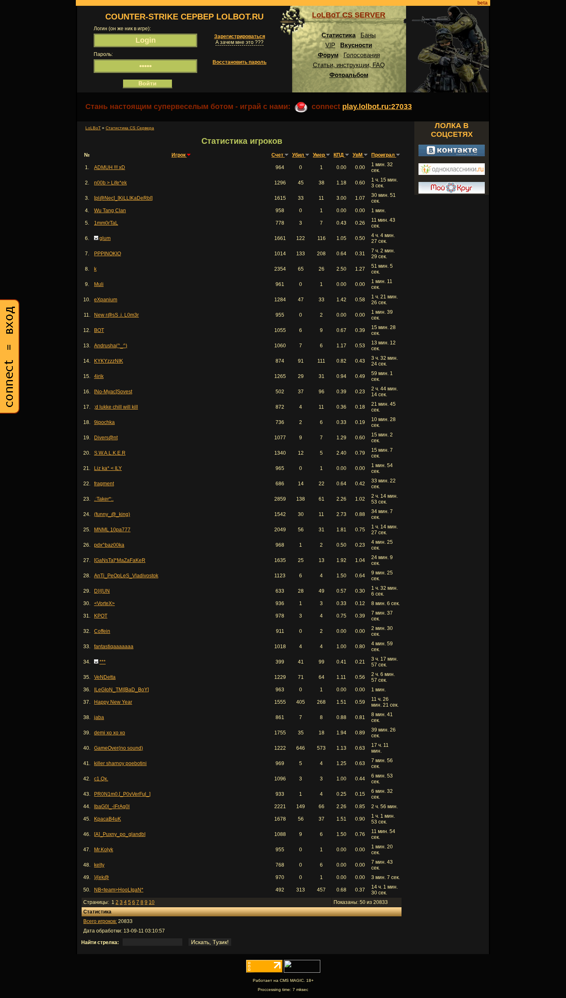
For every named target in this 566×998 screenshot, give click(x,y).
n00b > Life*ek (110, 183)
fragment (104, 484)
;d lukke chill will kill (116, 407)
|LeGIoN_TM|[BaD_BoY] (121, 690)
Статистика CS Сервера (130, 128)
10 (152, 902)
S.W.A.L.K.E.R (110, 453)
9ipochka (104, 422)
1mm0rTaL (106, 223)
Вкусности (356, 44)
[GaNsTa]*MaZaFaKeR (119, 560)
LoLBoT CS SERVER (348, 15)
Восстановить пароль (239, 62)
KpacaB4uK (107, 819)
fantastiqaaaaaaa (113, 646)
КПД (339, 155)
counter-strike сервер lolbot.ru (184, 16)
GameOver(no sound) (118, 748)
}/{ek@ (101, 877)
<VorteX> (104, 603)
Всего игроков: (100, 921)
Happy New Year (113, 702)
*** (102, 662)
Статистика (339, 35)
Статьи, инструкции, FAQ (349, 64)
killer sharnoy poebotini (120, 763)
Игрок (179, 155)
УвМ (358, 155)
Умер (319, 155)
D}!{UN (102, 591)
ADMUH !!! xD (109, 167)
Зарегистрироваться (239, 36)
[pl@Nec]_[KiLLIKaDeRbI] (123, 198)
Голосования (361, 54)
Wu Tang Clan (110, 210)
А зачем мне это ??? (239, 42)
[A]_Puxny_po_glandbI (119, 834)
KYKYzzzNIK (108, 361)
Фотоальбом (348, 74)
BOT (99, 330)
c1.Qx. (101, 779)
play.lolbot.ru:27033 (377, 106)
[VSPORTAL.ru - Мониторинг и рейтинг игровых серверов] (302, 971)
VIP (330, 44)
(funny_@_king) (112, 514)
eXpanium (105, 300)
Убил (298, 155)
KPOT (100, 616)
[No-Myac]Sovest (113, 392)
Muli (99, 284)
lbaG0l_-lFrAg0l (112, 806)
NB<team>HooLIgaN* (118, 890)
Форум (328, 54)
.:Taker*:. (104, 499)
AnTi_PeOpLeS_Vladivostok (126, 576)
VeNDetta (105, 677)
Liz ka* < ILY (108, 468)
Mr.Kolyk (103, 850)
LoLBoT (93, 128)
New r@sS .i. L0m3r (116, 315)
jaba (99, 717)
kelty (99, 865)
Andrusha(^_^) (110, 346)
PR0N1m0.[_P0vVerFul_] (122, 794)
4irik (99, 376)
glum (105, 238)
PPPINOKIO (107, 254)
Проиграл (383, 155)
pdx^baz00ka (109, 545)
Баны (368, 35)
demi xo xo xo (109, 733)
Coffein (102, 631)
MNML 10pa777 (112, 530)
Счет (278, 155)
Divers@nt (106, 438)
